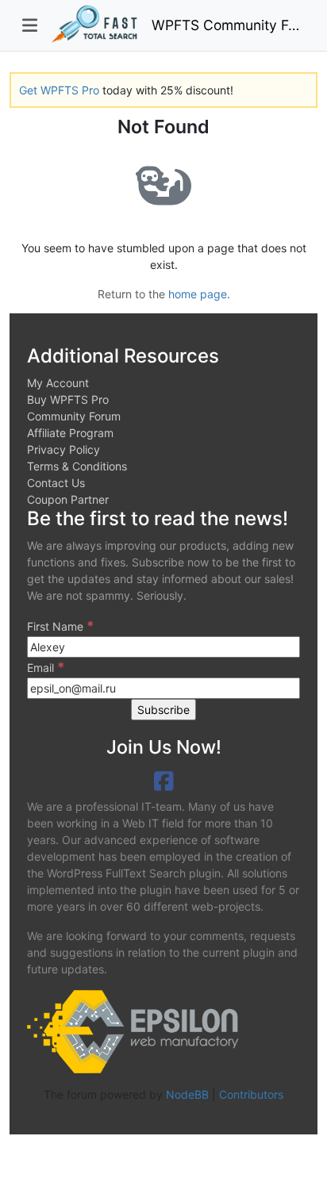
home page (197, 294)
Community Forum (74, 416)
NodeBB (187, 1094)
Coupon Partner (68, 499)
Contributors (251, 1094)
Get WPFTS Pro (59, 90)
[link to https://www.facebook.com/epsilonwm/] (164, 781)
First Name (60, 626)
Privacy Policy (63, 449)
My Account (58, 383)
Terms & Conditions (77, 466)
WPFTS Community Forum (228, 25)
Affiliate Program (70, 432)
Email (45, 667)
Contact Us (56, 482)
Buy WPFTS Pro (68, 399)
